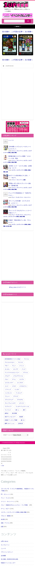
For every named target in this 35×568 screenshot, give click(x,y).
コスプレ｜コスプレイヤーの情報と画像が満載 (14, 216)
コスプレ (21, 379)
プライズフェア (9, 399)
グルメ (6, 379)
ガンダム (7, 369)
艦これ (22, 420)
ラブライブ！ (8, 406)
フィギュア (19, 393)
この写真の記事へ (17, 32)
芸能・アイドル (5, 523)
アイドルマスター (9, 362)
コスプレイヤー (9, 382)
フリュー (7, 396)
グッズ (23, 369)
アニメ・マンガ (15, 197)
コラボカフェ (23, 386)
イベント (21, 365)
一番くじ (16, 410)
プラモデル (20, 399)
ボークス (21, 403)
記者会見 (20, 423)
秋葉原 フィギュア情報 (11, 420)
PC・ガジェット (5, 494)
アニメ (14, 365)
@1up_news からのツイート (17, 287)
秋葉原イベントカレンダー (8, 563)
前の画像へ (6, 32)
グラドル (25, 372)
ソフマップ (8, 389)
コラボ (14, 386)
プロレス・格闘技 (6, 516)
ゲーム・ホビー (5, 508)
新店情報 (14, 413)
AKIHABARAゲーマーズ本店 (12, 359)
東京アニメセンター (10, 416)
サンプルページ (5, 545)
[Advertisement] (17, 96)
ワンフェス (8, 410)
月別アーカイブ (7, 435)
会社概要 (3, 555)
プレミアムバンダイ (10, 403)
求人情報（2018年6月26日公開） (10, 559)
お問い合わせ (4, 541)
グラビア (7, 376)
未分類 (7, 226)
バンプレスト (8, 393)
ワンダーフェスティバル (22, 406)
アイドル (26, 359)
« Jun (2, 465)
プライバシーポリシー (7, 552)
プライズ (15, 396)
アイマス (20, 362)
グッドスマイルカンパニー (12, 372)
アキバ (6, 365)
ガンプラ (15, 369)
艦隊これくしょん (9, 423)
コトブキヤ (20, 382)
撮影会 (6, 413)
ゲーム (14, 379)
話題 (7, 171)
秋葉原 (21, 416)
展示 (24, 410)
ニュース (11, 140)
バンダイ (16, 389)
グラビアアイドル (18, 376)
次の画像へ (29, 32)
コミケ (6, 386)
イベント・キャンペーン (17, 150)
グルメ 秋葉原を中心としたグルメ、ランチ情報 (15, 505)
